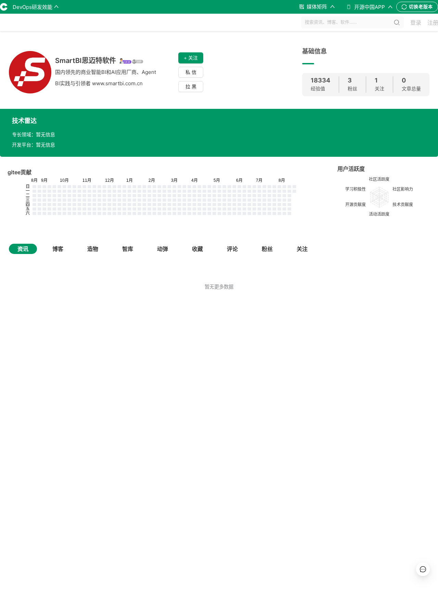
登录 (415, 22)
